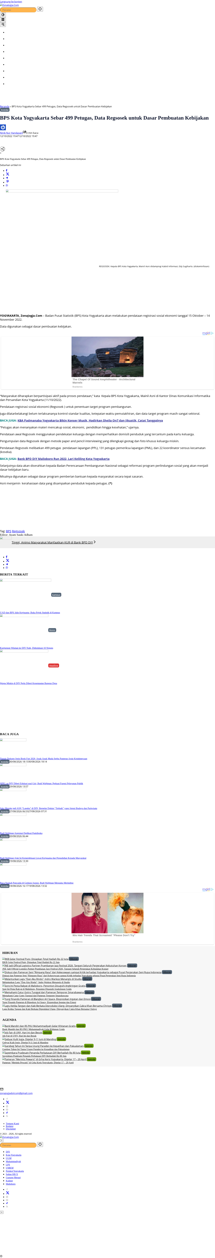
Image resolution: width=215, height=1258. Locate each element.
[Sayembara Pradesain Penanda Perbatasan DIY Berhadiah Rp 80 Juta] (41, 1052)
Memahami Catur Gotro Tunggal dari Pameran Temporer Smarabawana (35, 995)
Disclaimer (11, 1129)
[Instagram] (7, 1106)
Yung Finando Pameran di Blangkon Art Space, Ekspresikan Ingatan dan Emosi (39, 1002)
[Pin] (7, 182)
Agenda (81, 1025)
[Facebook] (6, 170)
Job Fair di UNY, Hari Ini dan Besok (19, 1036)
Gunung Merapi (13, 1177)
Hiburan (74, 958)
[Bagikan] (2, 148)
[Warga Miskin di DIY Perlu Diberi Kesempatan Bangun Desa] (24, 665)
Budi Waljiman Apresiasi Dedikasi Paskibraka (21, 833)
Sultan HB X (12, 1174)
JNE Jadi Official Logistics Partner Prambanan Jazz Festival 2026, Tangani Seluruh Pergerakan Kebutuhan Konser (55, 969)
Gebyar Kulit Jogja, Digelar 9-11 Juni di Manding (25, 1042)
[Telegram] (7, 178)
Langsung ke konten (11, 1)
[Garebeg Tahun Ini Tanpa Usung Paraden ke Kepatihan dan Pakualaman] (43, 1045)
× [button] (1, 1140)
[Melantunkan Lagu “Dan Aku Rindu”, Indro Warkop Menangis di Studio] (42, 978)
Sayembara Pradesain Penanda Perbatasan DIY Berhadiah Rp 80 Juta (34, 1056)
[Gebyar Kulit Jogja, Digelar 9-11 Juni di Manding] (29, 1039)
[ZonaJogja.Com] (9, 4)
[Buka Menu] (3, 19)
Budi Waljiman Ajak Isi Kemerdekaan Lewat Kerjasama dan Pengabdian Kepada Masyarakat (43, 858)
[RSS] (7, 1116)
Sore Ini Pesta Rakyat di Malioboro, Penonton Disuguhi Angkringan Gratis (37, 989)
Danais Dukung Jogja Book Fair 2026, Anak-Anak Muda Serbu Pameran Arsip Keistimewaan (43, 758)
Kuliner (9, 1180)
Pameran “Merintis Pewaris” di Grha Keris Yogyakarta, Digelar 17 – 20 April (38, 1062)
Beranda (4, 106)
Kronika (4, 109)
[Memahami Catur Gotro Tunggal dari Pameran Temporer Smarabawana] (43, 992)
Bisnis (52, 630)
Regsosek (18, 531)
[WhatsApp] (7, 185)
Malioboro (11, 1184)
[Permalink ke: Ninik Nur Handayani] (3, 127)
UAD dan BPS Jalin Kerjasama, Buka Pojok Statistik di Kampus (30, 612)
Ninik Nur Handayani (11, 133)
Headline (53, 665)
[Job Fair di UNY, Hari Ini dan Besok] (22, 1032)
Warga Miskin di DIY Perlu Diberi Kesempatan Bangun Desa (28, 683)
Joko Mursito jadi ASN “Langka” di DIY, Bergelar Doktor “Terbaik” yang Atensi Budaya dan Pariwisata (48, 808)
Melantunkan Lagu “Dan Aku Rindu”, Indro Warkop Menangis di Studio (36, 982)
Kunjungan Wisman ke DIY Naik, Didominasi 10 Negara (26, 648)
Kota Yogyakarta (13, 1155)
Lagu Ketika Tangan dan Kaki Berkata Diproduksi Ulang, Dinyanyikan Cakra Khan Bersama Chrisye (49, 1009)
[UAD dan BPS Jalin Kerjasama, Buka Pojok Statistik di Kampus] (25, 594)
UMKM (9, 1168)
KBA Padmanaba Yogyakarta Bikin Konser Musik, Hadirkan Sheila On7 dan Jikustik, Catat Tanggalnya (90, 420)
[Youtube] (7, 1109)
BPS (8, 531)
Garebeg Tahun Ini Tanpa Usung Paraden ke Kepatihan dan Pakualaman (35, 1049)
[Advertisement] (74, 96)
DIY (8, 1152)
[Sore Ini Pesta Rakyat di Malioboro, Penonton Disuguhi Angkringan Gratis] (44, 985)
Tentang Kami (12, 1123)
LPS (8, 1164)
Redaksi (9, 1126)
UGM (8, 1158)
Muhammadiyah (13, 1161)
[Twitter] (7, 174)
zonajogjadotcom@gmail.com (16, 1093)
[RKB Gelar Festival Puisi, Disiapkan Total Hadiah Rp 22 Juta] (35, 958)
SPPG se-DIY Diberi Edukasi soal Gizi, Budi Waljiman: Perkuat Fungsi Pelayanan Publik (41, 783)
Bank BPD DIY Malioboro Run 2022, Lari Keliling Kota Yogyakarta (64, 459)
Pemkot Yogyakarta (15, 1171)
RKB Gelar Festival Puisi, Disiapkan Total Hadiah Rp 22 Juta (31, 962)
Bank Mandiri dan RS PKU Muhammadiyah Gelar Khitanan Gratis (33, 1029)
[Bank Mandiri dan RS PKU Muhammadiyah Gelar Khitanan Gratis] (39, 1025)
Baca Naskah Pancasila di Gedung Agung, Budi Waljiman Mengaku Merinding (36, 883)
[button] (40, 9)
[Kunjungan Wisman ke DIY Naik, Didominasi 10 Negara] (24, 630)
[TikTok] (7, 1112)
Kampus (56, 594)
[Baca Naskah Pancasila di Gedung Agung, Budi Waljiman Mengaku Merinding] (13, 872)
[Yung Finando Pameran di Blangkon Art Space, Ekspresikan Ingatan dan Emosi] (46, 998)
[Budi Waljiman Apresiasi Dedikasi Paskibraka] (13, 822)
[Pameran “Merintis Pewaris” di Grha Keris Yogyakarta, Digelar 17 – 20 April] (44, 1059)
